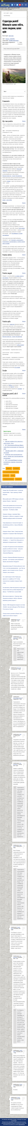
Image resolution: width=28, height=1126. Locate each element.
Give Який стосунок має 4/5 (22, 621)
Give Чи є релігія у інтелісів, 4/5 (24, 1098)
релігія (12, 475)
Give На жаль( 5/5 (23, 1087)
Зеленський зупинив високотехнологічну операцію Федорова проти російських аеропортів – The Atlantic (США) (12, 507)
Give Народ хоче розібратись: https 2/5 (24, 1050)
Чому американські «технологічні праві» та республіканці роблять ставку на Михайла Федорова (13, 525)
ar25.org (5, 5)
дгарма (8, 181)
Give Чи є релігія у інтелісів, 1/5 (22, 1097)
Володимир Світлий (17, 698)
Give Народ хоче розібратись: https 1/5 (23, 1050)
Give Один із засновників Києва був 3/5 (23, 638)
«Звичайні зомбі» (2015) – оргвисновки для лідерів (13, 451)
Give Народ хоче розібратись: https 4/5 (24, 1051)
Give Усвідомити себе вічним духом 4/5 (24, 735)
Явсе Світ (19, 667)
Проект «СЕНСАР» (10, 39)
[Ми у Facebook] (15, 5)
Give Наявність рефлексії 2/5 (24, 763)
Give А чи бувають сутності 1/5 (23, 927)
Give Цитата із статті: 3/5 (22, 669)
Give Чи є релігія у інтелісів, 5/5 (22, 1100)
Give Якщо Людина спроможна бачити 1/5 (23, 845)
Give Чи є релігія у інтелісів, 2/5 (24, 1097)
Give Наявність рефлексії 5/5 (23, 765)
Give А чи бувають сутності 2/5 (24, 927)
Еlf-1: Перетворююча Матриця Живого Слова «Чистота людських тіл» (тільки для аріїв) (14, 447)
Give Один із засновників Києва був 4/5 (24, 638)
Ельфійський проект (14, 40)
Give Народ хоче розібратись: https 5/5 (23, 1053)
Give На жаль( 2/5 (24, 1084)
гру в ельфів (17, 367)
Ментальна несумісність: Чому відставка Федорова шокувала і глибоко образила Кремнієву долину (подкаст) (12, 598)
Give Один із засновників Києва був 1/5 (23, 636)
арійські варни (20, 345)
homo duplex (22, 228)
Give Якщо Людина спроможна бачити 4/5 (24, 846)
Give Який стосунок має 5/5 (23, 621)
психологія (6, 475)
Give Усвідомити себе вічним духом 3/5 (23, 735)
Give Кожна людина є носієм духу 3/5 (23, 957)
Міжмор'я (9, 468)
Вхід (25, 1)
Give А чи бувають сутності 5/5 (23, 929)
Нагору (24, 121)
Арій (18, 619)
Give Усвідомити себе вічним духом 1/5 (23, 734)
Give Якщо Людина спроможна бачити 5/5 (23, 847)
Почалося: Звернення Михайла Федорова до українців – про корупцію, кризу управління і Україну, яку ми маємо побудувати (13, 559)
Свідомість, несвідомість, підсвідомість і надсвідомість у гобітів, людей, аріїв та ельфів (13, 241)
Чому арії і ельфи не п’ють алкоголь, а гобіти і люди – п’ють (13, 442)
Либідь (10, 385)
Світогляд (11, 36)
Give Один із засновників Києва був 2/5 (24, 636)
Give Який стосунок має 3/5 (25, 619)
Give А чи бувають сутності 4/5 (24, 928)
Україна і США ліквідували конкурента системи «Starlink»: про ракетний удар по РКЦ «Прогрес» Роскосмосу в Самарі (14, 607)
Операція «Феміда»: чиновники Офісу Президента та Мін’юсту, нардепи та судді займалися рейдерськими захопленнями (13, 516)
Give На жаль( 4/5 (24, 1085)
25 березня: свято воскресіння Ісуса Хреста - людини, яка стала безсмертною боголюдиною (13, 456)
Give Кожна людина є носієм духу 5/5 (23, 958)
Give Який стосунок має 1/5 (22, 619)
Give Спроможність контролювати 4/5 (25, 698)
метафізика (16, 468)
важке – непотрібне (7, 200)
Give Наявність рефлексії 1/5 (23, 763)
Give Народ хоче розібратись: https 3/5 (23, 1051)
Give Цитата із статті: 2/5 (24, 668)
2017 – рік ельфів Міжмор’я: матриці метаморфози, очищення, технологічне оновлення (13, 462)
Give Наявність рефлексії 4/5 (24, 764)
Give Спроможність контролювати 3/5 (23, 698)
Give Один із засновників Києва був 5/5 (23, 639)
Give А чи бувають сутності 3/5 (23, 928)
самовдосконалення (8, 479)
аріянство (12, 324)
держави (20, 388)
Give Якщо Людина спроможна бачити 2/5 (24, 845)
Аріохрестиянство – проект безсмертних (12, 176)
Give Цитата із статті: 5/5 (22, 670)
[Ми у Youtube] (20, 5)
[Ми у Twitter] (17, 5)
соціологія (18, 479)
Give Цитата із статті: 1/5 (22, 668)
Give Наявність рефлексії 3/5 (23, 764)
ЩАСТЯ (12, 387)
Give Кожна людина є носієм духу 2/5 (24, 956)
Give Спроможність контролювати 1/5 (23, 696)
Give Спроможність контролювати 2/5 (25, 696)
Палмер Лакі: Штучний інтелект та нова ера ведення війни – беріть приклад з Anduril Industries (13, 492)
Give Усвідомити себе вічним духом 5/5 (23, 737)
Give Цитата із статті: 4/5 (24, 669)
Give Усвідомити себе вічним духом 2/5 (24, 734)
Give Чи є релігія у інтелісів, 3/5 (22, 1098)
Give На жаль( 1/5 (23, 1084)
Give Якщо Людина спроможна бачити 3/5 (23, 846)
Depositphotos (22, 1124)
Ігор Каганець (17, 637)
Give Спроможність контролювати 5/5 (23, 699)
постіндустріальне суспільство (11, 472)
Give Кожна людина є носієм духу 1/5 (23, 956)
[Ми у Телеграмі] (12, 5)
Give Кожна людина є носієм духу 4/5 (24, 957)
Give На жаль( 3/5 (23, 1085)
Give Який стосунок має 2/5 (23, 619)
